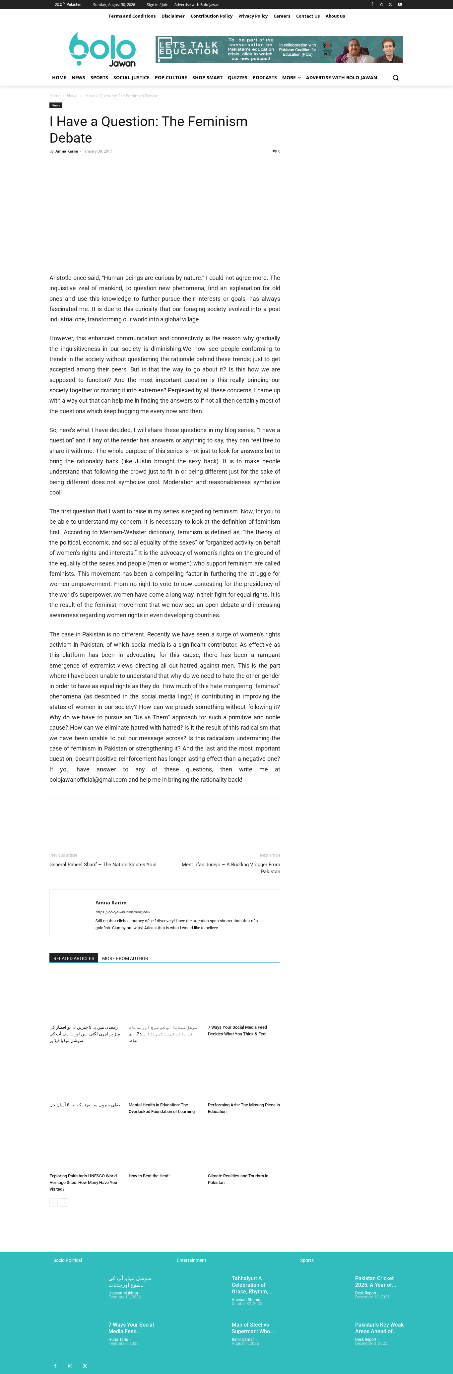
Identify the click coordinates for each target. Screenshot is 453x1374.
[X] (390, 5)
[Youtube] (400, 5)
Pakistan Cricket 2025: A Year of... (375, 1281)
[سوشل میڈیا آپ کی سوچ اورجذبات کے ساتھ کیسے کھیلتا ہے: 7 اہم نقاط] (165, 997)
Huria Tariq (118, 1339)
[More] (117, 166)
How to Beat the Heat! (149, 1175)
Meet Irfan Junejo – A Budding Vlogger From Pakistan (231, 868)
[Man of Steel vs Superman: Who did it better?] (200, 1340)
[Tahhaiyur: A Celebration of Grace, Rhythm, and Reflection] (200, 1294)
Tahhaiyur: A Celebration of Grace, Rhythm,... (252, 1285)
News (72, 95)
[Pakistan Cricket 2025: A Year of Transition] (323, 1294)
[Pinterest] (86, 166)
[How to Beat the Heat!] (165, 1145)
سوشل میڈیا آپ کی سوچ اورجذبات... (129, 1281)
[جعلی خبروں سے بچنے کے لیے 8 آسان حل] (85, 1074)
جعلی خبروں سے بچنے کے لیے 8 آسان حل (85, 1104)
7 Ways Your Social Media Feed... (131, 1328)
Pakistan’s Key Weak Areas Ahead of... (379, 1328)
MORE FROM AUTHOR (125, 958)
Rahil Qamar (243, 1339)
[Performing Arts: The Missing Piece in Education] (244, 1074)
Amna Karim (66, 151)
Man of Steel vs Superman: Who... (253, 1328)
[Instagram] (381, 5)
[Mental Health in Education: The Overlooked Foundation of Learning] (165, 1074)
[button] (396, 78)
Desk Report (365, 1293)
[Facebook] (372, 5)
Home (55, 95)
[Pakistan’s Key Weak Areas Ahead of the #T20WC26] (323, 1340)
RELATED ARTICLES (73, 958)
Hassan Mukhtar (123, 1293)
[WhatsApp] (101, 166)
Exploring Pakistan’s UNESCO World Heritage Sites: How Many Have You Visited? (83, 1182)
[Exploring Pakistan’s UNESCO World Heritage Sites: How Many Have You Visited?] (85, 1145)
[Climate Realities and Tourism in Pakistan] (244, 1145)
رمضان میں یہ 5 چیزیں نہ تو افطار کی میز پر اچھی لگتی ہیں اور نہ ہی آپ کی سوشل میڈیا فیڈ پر (84, 1034)
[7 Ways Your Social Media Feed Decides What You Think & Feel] (244, 997)
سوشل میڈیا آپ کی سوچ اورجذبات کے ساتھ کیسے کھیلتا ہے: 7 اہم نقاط (163, 1034)
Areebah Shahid (246, 1299)
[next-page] (64, 1202)
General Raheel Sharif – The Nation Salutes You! (103, 865)
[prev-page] (53, 1202)
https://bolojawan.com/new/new (123, 912)
